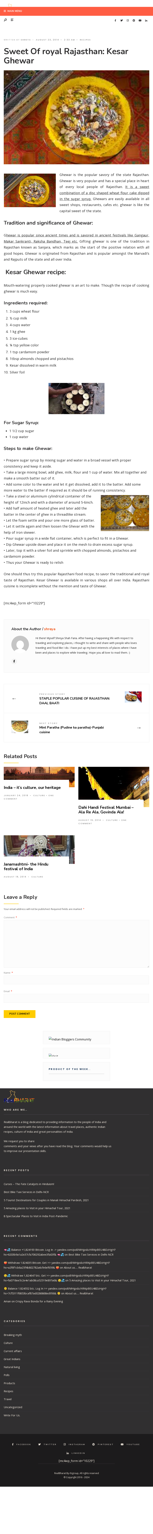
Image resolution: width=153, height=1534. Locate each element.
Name (8, 972)
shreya (26, 39)
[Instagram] (128, 21)
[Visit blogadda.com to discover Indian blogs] (76, 1055)
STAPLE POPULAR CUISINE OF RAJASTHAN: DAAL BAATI (74, 699)
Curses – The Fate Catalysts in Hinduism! (29, 1184)
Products (9, 1383)
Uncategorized (13, 1407)
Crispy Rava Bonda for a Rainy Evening (39, 1301)
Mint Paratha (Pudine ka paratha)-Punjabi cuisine (71, 728)
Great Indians (12, 1359)
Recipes (85, 39)
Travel (8, 1399)
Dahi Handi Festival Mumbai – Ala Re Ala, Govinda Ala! (106, 810)
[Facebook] (115, 21)
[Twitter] (121, 21)
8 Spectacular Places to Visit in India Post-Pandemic (36, 1216)
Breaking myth (13, 1335)
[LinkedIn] (146, 21)
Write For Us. (12, 1415)
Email (8, 991)
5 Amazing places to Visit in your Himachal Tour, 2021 (37, 1208)
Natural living (12, 1367)
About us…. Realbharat (78, 1267)
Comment (10, 917)
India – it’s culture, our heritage (32, 787)
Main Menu (14, 11)
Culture (39, 795)
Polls (7, 1375)
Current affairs (13, 1351)
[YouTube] (140, 21)
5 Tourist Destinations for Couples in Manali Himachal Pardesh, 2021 (46, 1200)
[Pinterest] (134, 21)
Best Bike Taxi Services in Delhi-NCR (26, 1192)
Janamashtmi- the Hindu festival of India (26, 866)
